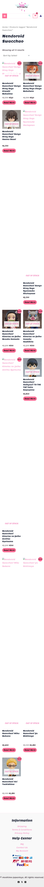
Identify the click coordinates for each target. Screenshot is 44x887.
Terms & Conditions (22, 829)
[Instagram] (25, 882)
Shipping (22, 826)
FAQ (22, 844)
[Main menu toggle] (4, 16)
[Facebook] (19, 882)
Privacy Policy (22, 833)
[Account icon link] (41, 16)
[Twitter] (22, 882)
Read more (9, 102)
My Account (22, 851)
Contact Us (22, 847)
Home (5, 27)
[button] (30, 16)
